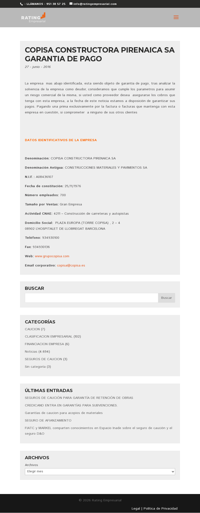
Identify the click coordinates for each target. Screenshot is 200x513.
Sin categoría (35, 366)
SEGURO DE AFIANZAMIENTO (48, 420)
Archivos (31, 465)
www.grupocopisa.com (52, 256)
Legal (136, 508)
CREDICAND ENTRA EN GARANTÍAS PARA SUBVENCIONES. (71, 405)
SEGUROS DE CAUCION (43, 359)
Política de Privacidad (161, 508)
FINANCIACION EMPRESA (44, 344)
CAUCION (32, 329)
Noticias (31, 351)
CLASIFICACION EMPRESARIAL (48, 336)
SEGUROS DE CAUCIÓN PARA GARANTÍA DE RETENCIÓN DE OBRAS (79, 397)
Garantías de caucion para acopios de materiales (64, 413)
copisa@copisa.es (71, 265)
